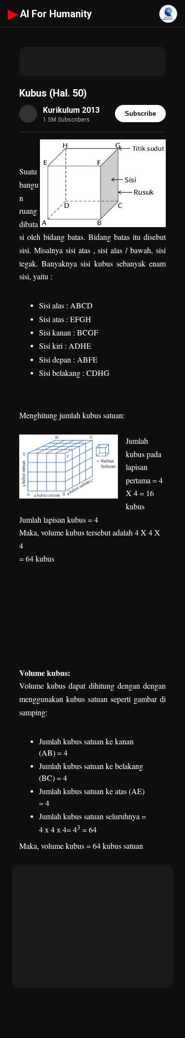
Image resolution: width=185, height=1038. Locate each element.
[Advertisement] (92, 61)
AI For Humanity (50, 13)
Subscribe (140, 113)
